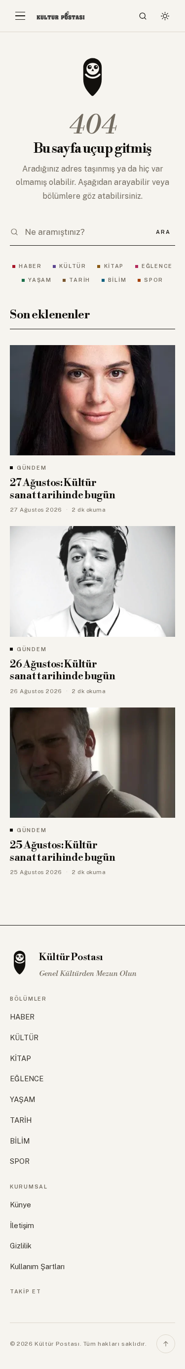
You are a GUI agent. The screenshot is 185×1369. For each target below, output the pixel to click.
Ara (163, 232)
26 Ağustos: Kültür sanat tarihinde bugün (62, 670)
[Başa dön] (165, 1343)
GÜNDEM (31, 468)
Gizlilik (21, 1245)
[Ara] (143, 15)
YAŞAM (40, 280)
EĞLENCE (157, 266)
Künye (20, 1204)
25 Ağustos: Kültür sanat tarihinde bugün (62, 851)
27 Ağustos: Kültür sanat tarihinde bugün (62, 489)
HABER (30, 266)
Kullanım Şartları (37, 1266)
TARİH (79, 280)
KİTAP (114, 266)
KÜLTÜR (72, 266)
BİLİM (117, 280)
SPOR (153, 280)
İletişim (22, 1225)
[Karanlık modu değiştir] (164, 15)
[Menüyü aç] (20, 15)
